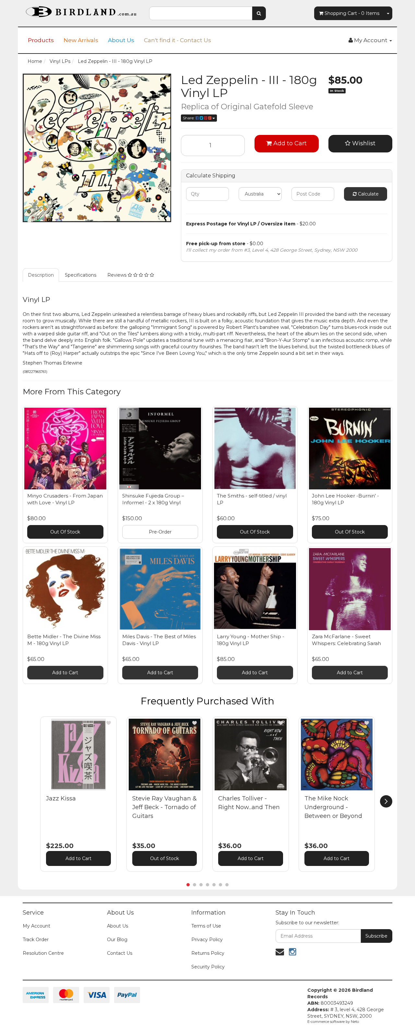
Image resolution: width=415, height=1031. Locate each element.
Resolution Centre (43, 953)
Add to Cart (289, 143)
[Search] (259, 13)
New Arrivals (81, 40)
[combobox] (200, 13)
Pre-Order (160, 532)
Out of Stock (164, 858)
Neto (355, 1021)
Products (41, 40)
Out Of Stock (65, 532)
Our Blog (117, 939)
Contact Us (119, 953)
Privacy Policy (207, 939)
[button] (108, 722)
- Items (352, 13)
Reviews (117, 275)
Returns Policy (207, 953)
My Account (36, 926)
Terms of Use (206, 926)
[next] (386, 801)
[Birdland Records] (81, 10)
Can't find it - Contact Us (177, 40)
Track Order (36, 939)
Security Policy (208, 967)
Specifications (80, 275)
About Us (121, 40)
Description (41, 275)
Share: (189, 117)
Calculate (368, 194)
